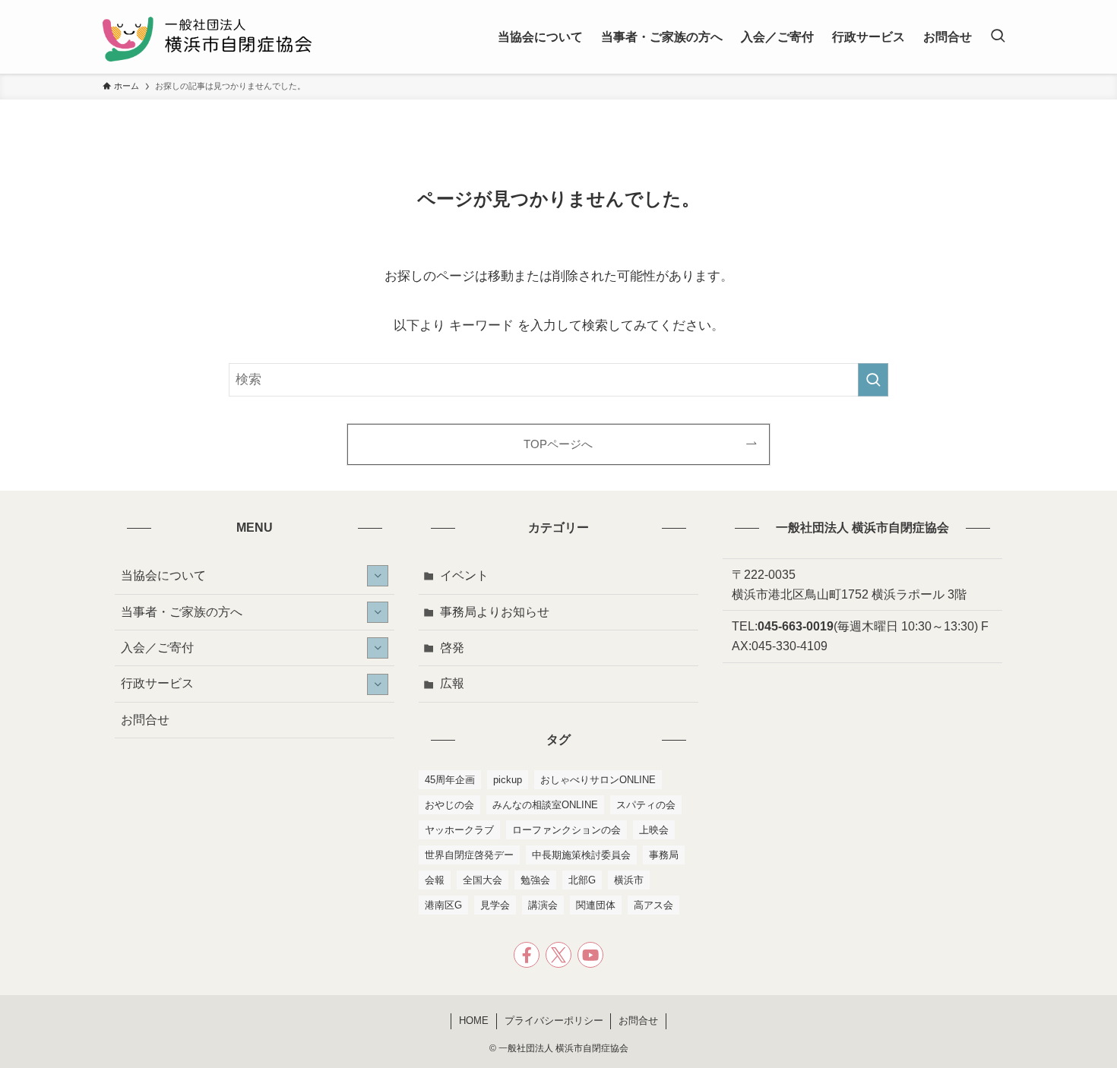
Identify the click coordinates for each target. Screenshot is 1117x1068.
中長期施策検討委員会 (581, 855)
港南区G (443, 905)
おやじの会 (449, 804)
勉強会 (535, 880)
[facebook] (527, 955)
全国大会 (482, 880)
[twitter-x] (558, 955)
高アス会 (653, 905)
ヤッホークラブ (459, 830)
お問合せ (145, 719)
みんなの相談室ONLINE (545, 804)
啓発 (452, 647)
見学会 (495, 905)
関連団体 (595, 905)
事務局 (664, 855)
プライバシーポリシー (554, 1020)
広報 (452, 683)
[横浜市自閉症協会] (207, 37)
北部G (582, 880)
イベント (464, 575)
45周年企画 (450, 779)
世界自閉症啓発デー (469, 855)
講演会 (543, 905)
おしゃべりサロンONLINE (598, 779)
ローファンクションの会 (566, 830)
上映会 (654, 830)
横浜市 (629, 880)
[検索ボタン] (997, 37)
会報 (435, 880)
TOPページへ (558, 444)
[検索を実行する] (873, 380)
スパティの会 (646, 804)
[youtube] (590, 955)
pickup (507, 779)
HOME (474, 1020)
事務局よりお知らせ (494, 611)
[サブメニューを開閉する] (377, 575)
